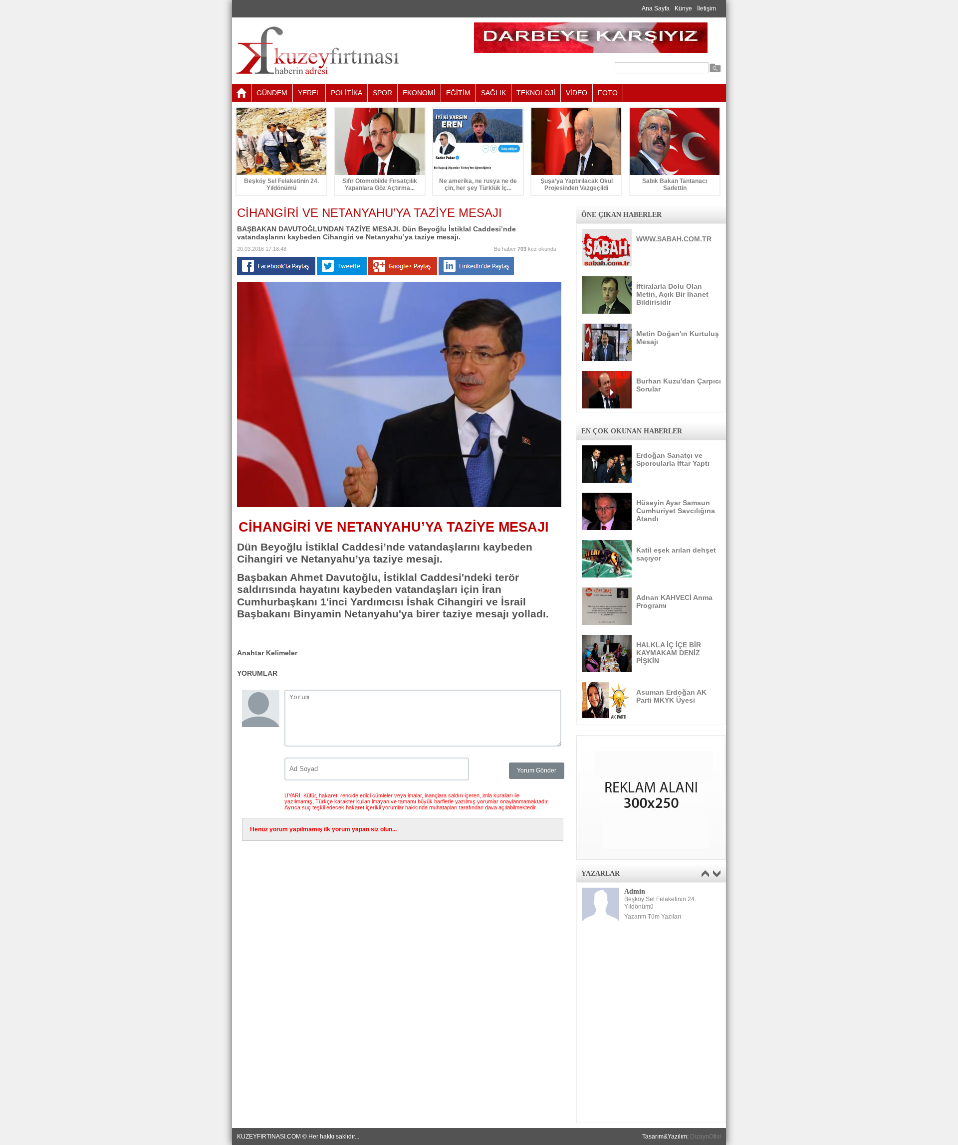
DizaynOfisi (705, 1136)
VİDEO (576, 93)
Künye (683, 8)
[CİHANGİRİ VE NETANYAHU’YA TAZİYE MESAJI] (399, 505)
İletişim (706, 8)
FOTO (608, 93)
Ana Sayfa (656, 8)
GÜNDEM (271, 93)
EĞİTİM (458, 93)
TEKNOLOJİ (535, 93)
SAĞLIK (493, 93)
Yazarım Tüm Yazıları (652, 916)
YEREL (309, 93)
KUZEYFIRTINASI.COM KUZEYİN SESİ (343, 50)
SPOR (382, 93)
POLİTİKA (346, 93)
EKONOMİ (419, 93)
